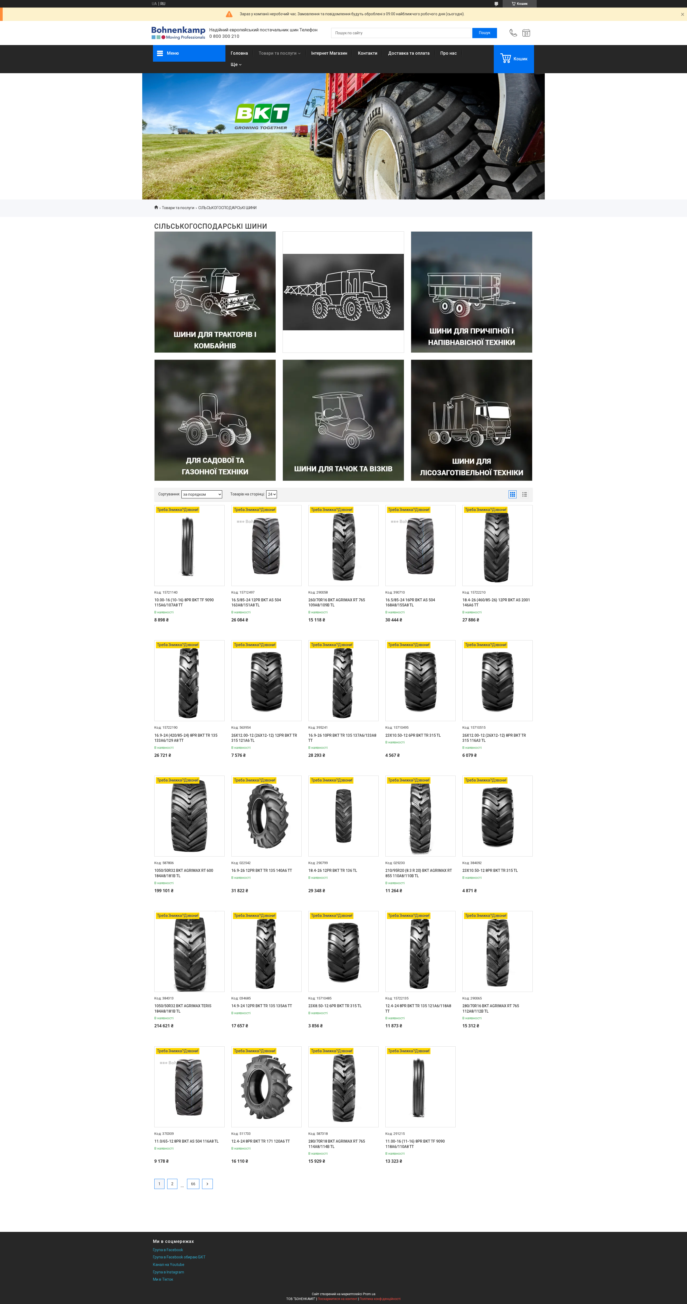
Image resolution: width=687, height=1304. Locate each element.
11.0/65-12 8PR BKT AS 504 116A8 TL (186, 1141)
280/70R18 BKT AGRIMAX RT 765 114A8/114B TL (336, 1144)
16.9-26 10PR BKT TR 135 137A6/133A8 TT (342, 738)
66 (193, 1184)
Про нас (448, 53)
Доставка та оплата (409, 53)
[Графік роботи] (526, 33)
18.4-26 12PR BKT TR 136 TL (332, 870)
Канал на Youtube (168, 1264)
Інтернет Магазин (329, 53)
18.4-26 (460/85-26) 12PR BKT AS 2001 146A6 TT (496, 602)
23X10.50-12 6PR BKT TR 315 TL (413, 735)
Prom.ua (369, 1294)
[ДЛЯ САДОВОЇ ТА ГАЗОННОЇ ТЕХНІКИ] (215, 420)
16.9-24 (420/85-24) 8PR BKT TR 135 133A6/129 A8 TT (185, 738)
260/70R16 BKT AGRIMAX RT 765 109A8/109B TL (336, 602)
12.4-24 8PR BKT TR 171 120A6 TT (260, 1141)
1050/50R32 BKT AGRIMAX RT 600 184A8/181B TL (183, 873)
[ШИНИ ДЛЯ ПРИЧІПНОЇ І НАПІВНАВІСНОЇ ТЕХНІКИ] (471, 292)
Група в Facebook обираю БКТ (179, 1257)
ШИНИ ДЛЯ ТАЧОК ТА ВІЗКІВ (343, 379)
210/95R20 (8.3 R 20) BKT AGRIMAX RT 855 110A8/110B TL (418, 873)
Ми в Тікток (163, 1279)
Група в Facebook (168, 1250)
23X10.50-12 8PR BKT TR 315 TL (490, 870)
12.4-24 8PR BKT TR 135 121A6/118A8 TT (418, 1008)
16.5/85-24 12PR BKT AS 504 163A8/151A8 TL (256, 602)
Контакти (367, 53)
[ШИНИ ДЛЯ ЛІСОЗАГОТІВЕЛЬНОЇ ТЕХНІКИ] (471, 420)
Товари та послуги (278, 53)
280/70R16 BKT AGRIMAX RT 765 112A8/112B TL (490, 1008)
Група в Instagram (168, 1272)
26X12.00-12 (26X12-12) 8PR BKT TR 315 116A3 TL (494, 738)
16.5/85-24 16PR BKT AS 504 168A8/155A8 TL (410, 602)
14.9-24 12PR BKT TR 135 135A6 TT (261, 1006)
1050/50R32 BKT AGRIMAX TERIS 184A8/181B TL (182, 1008)
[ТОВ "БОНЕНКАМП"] (178, 33)
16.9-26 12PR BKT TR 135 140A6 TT (261, 870)
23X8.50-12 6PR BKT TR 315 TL (334, 1006)
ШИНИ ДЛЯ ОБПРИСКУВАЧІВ (343, 251)
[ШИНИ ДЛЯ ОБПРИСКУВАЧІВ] (343, 292)
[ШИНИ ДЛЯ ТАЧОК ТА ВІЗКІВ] (343, 420)
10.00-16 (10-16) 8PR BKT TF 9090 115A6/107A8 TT (184, 602)
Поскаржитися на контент (337, 1299)
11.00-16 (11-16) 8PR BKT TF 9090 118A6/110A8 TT (415, 1144)
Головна (239, 53)
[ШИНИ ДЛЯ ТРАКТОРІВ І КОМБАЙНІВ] (215, 292)
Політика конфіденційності (380, 1299)
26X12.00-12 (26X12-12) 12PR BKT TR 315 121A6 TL (264, 738)
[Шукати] (484, 33)
